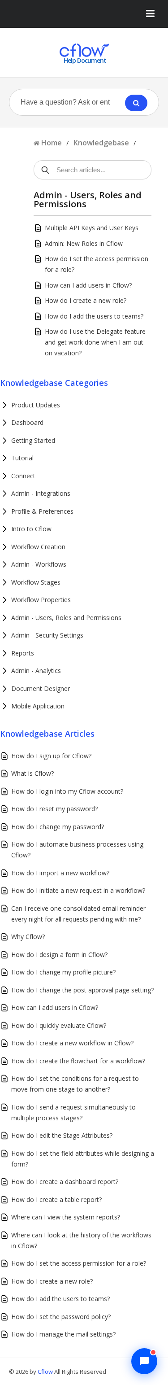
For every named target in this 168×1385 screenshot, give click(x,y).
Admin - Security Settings (47, 635)
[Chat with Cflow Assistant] (144, 1361)
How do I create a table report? (56, 1199)
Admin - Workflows (38, 564)
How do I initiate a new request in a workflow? (78, 890)
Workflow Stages (35, 582)
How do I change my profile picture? (63, 972)
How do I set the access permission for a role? (78, 1263)
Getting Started (33, 440)
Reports (22, 653)
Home (51, 143)
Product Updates (35, 405)
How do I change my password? (57, 826)
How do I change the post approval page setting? (82, 990)
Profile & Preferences (42, 511)
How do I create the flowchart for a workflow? (78, 1061)
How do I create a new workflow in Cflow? (72, 1043)
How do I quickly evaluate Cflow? (58, 1025)
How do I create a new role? (85, 300)
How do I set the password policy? (61, 1316)
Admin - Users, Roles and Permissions (66, 617)
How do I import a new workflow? (60, 873)
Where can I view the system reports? (65, 1217)
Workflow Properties (41, 599)
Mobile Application (38, 706)
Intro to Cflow (31, 528)
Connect (23, 476)
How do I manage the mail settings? (63, 1334)
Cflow (46, 1372)
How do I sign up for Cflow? (51, 755)
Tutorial (22, 458)
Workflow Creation (38, 546)
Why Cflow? (28, 936)
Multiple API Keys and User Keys (91, 227)
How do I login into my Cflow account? (67, 791)
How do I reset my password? (54, 808)
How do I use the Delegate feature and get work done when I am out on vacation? (95, 342)
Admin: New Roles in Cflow (84, 243)
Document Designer (40, 688)
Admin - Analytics (36, 670)
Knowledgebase (101, 143)
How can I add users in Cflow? (88, 285)
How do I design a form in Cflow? (59, 954)
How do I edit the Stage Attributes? (61, 1135)
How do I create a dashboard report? (64, 1181)
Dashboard (27, 422)
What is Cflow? (32, 773)
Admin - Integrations (40, 493)
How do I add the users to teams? (94, 316)
